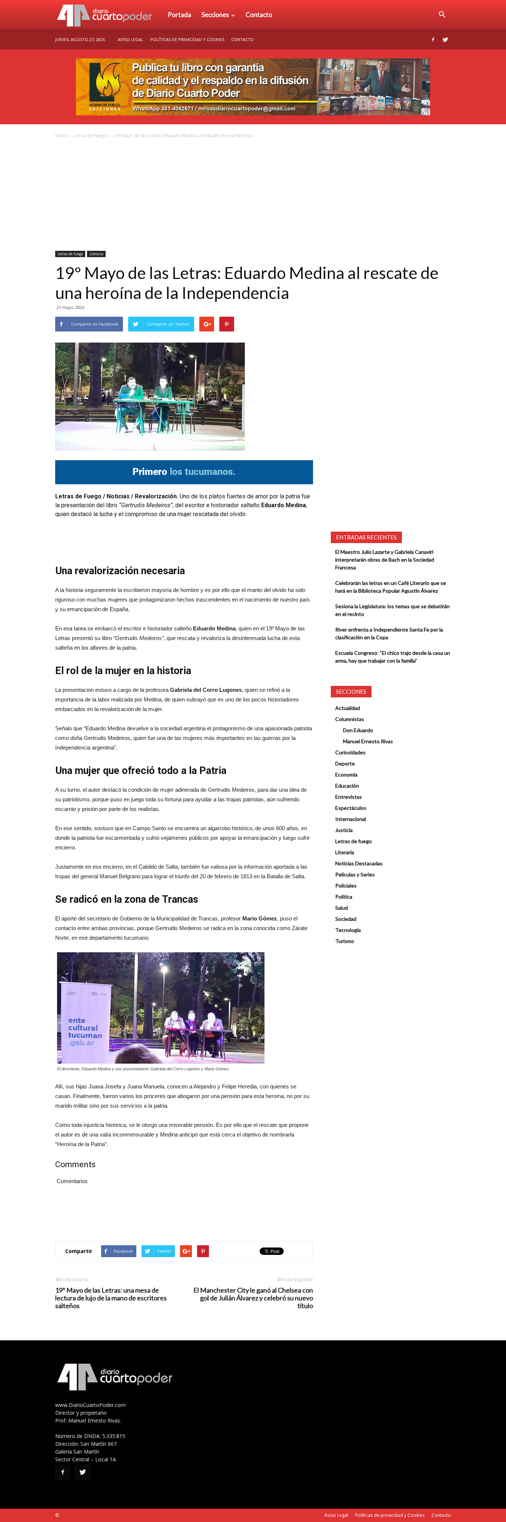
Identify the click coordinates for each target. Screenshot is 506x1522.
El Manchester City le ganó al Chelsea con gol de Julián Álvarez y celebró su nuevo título (253, 1298)
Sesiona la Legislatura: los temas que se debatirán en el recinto (392, 610)
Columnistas (349, 719)
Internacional (350, 819)
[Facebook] (433, 40)
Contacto (259, 14)
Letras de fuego (89, 135)
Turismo (344, 941)
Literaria (96, 253)
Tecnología (348, 930)
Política (343, 896)
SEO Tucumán (74, 1515)
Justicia (344, 830)
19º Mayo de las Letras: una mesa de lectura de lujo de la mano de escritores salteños (111, 1298)
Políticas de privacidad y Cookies (187, 39)
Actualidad (347, 708)
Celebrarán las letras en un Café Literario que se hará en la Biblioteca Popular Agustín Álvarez (390, 587)
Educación (347, 785)
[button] (442, 15)
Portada (179, 14)
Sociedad (345, 919)
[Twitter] (445, 40)
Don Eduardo (358, 730)
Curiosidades (350, 752)
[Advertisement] (253, 195)
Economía (346, 774)
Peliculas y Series (355, 874)
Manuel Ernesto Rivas (368, 741)
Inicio (60, 135)
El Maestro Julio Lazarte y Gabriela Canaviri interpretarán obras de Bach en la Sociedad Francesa (384, 559)
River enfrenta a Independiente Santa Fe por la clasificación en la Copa (389, 633)
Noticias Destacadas (359, 863)
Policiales (346, 885)
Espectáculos (350, 808)
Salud (341, 908)
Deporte (345, 763)
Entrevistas (348, 797)
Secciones (215, 14)
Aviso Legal (130, 39)
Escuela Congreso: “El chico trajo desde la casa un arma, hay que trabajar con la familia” (392, 657)
